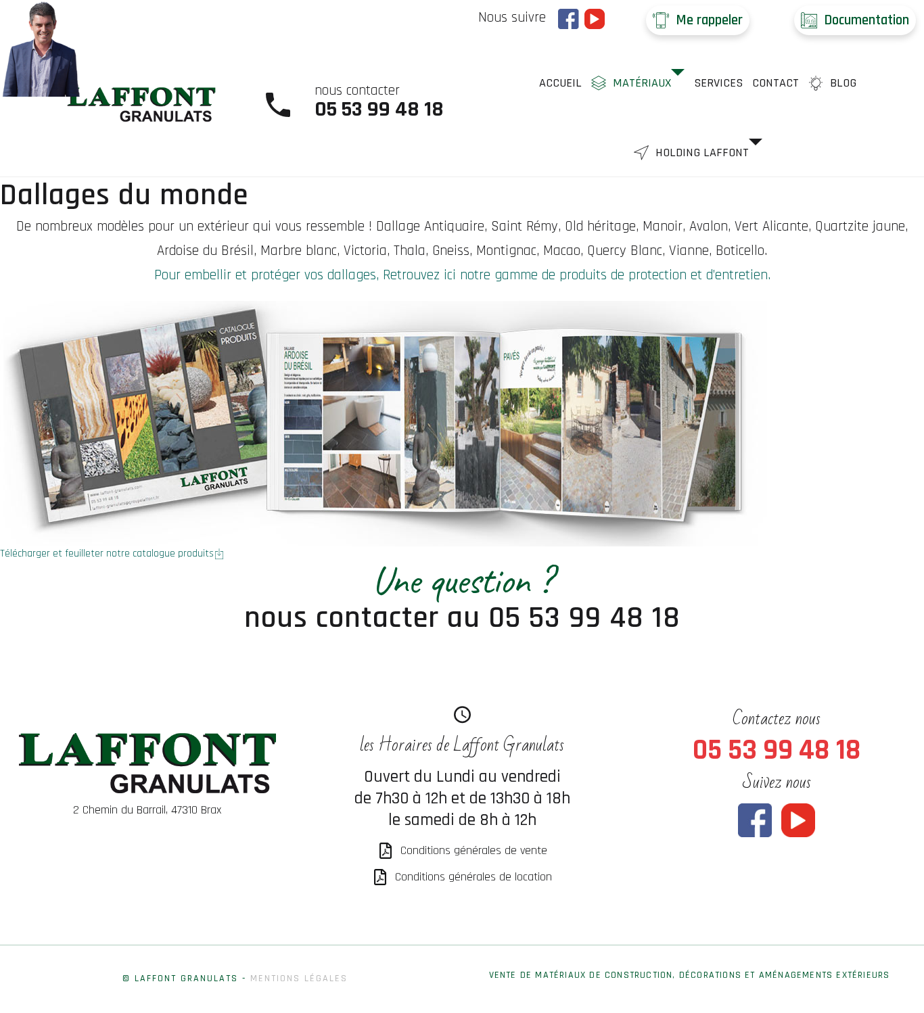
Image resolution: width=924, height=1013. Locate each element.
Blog (843, 83)
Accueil (560, 83)
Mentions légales (299, 978)
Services (718, 83)
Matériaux (642, 83)
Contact (775, 83)
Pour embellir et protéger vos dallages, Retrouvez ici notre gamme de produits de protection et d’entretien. (462, 275)
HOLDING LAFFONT (702, 152)
